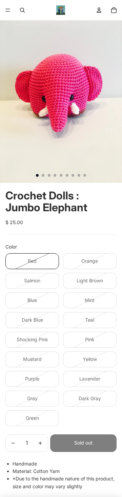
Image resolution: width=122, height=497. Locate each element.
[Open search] (22, 10)
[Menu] (8, 10)
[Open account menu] (99, 10)
